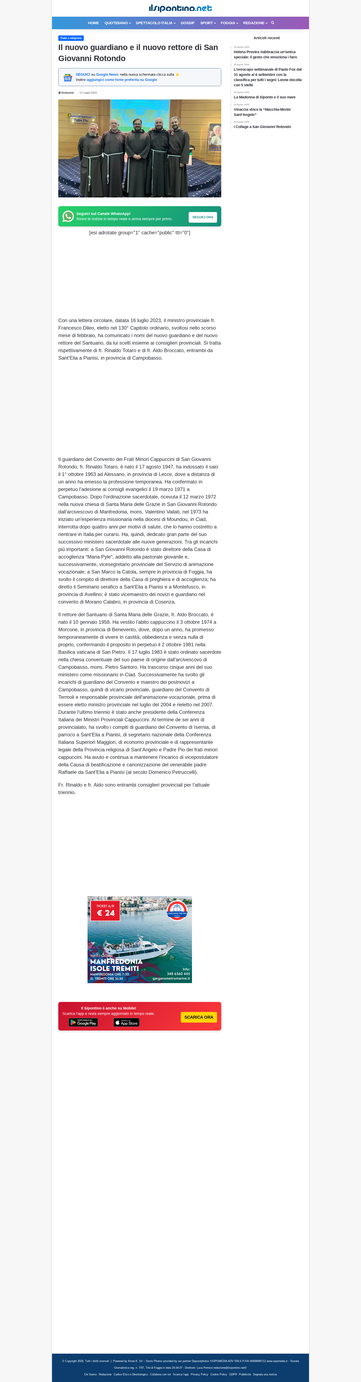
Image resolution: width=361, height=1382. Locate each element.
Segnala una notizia (265, 1374)
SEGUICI (83, 75)
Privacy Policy (199, 1374)
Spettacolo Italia (154, 23)
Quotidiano (116, 23)
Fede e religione (71, 38)
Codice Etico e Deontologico (131, 1374)
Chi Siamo (90, 1374)
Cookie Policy (218, 1374)
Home (93, 23)
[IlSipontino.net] (180, 8)
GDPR (233, 1374)
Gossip (187, 23)
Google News (107, 75)
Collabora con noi (160, 1374)
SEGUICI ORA (202, 217)
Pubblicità (245, 1374)
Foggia (228, 23)
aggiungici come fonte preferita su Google (122, 80)
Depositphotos (201, 1361)
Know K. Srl (135, 1361)
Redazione (253, 23)
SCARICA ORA (198, 1017)
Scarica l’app (181, 1374)
